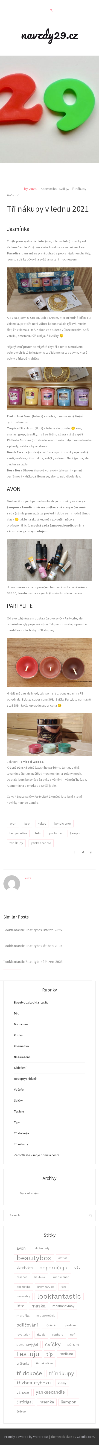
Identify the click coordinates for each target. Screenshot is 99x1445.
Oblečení (20, 1068)
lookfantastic (59, 1296)
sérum (73, 1344)
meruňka (23, 1315)
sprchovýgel (27, 1344)
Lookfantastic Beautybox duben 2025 (32, 946)
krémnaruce (45, 1286)
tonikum (66, 1354)
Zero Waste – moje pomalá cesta (36, 1155)
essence (22, 1277)
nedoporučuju (45, 1315)
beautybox (34, 1258)
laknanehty (23, 1296)
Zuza (33, 189)
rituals (41, 1334)
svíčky (53, 1344)
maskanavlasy (63, 1306)
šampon (76, 833)
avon (12, 823)
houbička (40, 1277)
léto (38, 833)
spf (72, 1334)
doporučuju (53, 1268)
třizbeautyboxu (34, 1383)
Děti (16, 1013)
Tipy (17, 1122)
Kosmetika (49, 189)
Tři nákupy (78, 189)
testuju (28, 1354)
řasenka (47, 1402)
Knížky (18, 1035)
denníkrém (25, 1267)
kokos (42, 823)
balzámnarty (41, 1248)
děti (77, 1267)
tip (49, 1354)
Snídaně (31, 1078)
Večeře (19, 1089)
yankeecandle (41, 843)
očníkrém (51, 1325)
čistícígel (25, 1402)
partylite (55, 833)
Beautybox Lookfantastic (31, 1002)
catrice (62, 1258)
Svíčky (63, 189)
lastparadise (18, 833)
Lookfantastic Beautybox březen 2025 (33, 962)
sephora (57, 1334)
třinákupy (16, 843)
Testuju (19, 1111)
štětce (21, 1411)
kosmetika (23, 1286)
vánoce (23, 1392)
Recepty (20, 1078)
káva (63, 1286)
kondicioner (62, 823)
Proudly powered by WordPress (26, 1437)
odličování (27, 1325)
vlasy (62, 1383)
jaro (27, 823)
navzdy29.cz (49, 34)
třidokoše (29, 1373)
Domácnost (22, 1024)
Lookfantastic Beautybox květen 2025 (32, 930)
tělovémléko (44, 1363)
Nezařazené (22, 1057)
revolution (23, 1334)
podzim (70, 1325)
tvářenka (23, 1363)
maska (38, 1306)
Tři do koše (21, 1133)
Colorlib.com (85, 1437)
